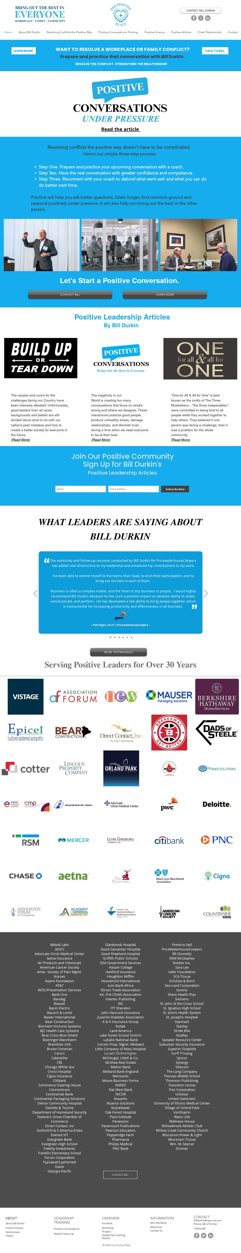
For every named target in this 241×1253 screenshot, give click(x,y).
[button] (209, 1224)
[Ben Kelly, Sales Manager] (114, 637)
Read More (20, 440)
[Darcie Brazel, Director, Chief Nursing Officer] (131, 637)
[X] (201, 18)
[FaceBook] (194, 18)
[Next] (206, 593)
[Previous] (35, 593)
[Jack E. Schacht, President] (119, 637)
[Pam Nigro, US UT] (110, 637)
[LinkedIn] (207, 18)
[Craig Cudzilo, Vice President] (127, 637)
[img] (26, 697)
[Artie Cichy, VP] (123, 637)
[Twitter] (203, 1235)
